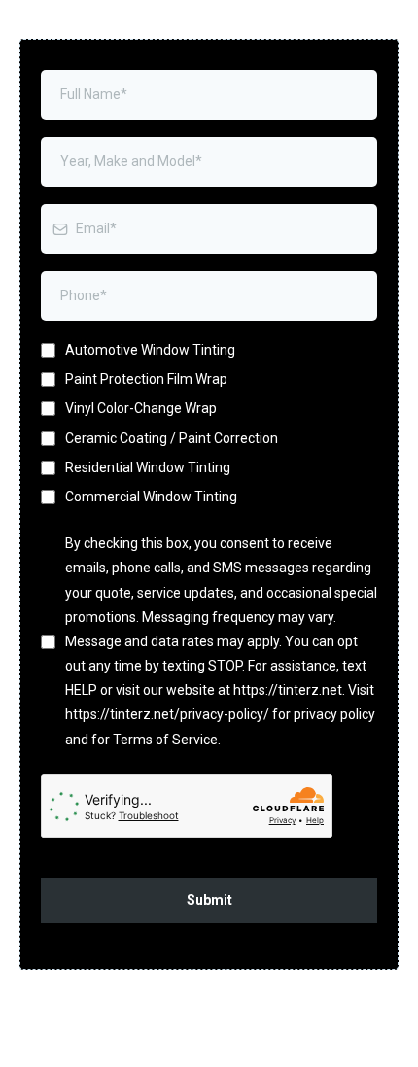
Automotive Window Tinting (150, 350)
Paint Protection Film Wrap (146, 379)
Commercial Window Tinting (151, 496)
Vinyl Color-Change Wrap (141, 408)
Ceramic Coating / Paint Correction (171, 438)
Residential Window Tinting (147, 467)
